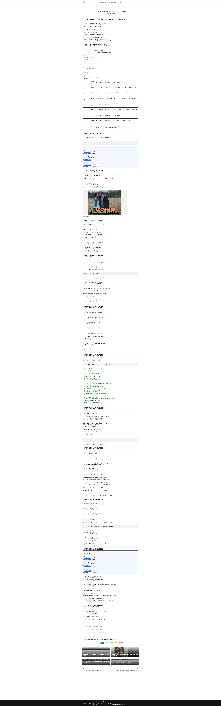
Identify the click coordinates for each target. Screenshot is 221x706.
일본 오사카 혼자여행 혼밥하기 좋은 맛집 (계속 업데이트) (94, 632)
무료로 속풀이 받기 (87, 166)
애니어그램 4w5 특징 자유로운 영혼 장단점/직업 (92, 616)
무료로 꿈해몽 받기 (87, 159)
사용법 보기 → (95, 166)
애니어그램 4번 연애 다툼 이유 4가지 (90, 622)
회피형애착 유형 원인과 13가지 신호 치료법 (96, 273)
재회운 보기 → (94, 153)
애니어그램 (107, 13)
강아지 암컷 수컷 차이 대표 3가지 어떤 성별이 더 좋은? (94, 629)
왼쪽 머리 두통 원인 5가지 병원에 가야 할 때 (92, 636)
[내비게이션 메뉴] (84, 6)
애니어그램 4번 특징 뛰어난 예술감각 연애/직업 (92, 626)
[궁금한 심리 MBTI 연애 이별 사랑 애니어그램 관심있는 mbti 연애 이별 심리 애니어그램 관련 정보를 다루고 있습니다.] (84, 2)
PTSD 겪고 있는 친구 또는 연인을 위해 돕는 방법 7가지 (99, 364)
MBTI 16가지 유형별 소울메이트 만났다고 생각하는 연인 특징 (100, 526)
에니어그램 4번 (113, 13)
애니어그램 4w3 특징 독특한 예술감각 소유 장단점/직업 (94, 619)
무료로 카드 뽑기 (87, 153)
